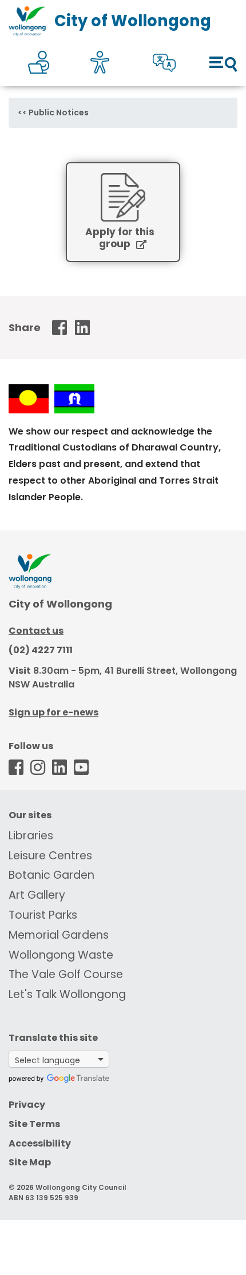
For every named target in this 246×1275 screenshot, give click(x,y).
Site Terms (34, 1124)
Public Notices (59, 112)
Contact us (36, 630)
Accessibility (40, 1143)
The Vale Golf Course (66, 974)
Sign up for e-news (53, 712)
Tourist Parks (43, 915)
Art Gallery (37, 895)
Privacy (27, 1104)
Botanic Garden (51, 875)
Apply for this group (119, 238)
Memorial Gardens (59, 935)
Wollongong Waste (61, 955)
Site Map (30, 1162)
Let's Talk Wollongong (67, 994)
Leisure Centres (50, 855)
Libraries (31, 835)
